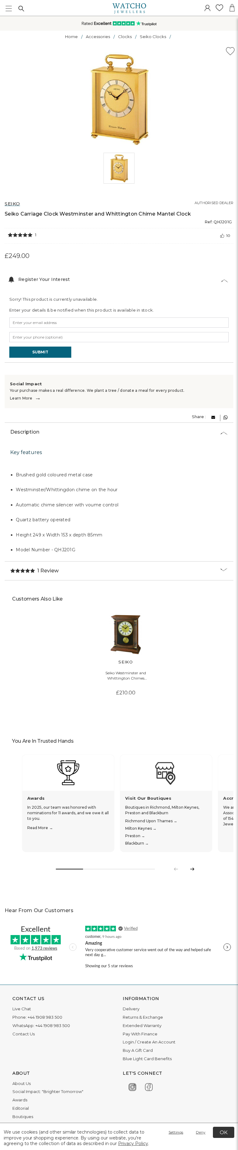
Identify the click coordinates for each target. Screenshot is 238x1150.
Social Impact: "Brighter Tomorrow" (47, 1091)
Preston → (135, 835)
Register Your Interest (44, 279)
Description (24, 432)
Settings (176, 1132)
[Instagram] (132, 1086)
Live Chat (21, 1008)
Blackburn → (137, 843)
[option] (119, 98)
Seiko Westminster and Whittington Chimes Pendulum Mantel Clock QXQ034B (126, 676)
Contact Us (23, 1033)
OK (223, 1132)
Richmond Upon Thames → (151, 821)
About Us (21, 1083)
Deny (200, 1132)
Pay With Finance (140, 1033)
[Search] (21, 8)
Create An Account (156, 1041)
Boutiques (22, 1116)
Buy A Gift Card (138, 1050)
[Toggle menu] (8, 8)
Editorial (20, 1108)
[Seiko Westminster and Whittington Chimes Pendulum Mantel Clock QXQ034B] (126, 634)
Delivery (131, 1008)
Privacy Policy (133, 1143)
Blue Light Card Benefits (147, 1058)
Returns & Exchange (143, 1017)
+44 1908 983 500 (45, 1017)
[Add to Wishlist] (230, 52)
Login (128, 1041)
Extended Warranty (142, 1025)
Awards (19, 1099)
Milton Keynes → (140, 828)
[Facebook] (148, 1086)
